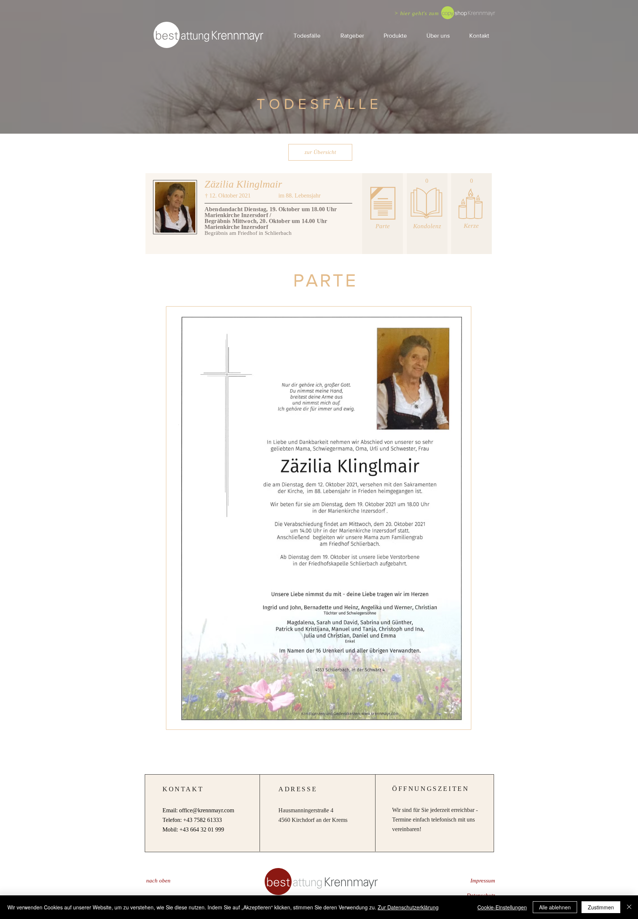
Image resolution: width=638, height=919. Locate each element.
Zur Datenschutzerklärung (408, 907)
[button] (352, 35)
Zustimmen (601, 907)
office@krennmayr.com (206, 810)
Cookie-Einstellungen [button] (502, 907)
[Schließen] (629, 907)
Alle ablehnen (555, 907)
